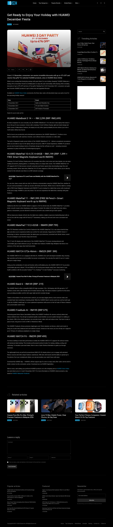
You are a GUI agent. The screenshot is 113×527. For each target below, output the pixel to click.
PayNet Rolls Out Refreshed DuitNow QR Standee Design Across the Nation (20, 490)
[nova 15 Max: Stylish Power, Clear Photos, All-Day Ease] (103, 45)
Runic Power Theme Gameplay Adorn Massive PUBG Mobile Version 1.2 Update (21, 502)
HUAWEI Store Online (20, 93)
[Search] (104, 32)
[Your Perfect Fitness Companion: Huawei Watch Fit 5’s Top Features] (90, 405)
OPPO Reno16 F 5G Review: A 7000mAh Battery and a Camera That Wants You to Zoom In (55, 502)
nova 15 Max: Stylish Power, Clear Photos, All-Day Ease (85, 44)
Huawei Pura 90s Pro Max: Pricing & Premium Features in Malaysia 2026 (20, 416)
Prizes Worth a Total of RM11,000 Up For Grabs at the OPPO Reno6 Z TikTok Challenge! (20, 496)
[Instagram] (101, 3)
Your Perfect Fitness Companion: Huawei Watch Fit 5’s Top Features (90, 416)
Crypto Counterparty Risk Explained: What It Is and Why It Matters (55, 490)
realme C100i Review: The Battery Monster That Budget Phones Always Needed (86, 60)
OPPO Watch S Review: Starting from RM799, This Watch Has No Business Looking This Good (86, 69)
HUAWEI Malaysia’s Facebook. (21, 373)
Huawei (9, 24)
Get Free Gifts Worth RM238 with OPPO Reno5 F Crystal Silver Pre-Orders (20, 508)
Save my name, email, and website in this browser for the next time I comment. (27, 462)
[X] (104, 3)
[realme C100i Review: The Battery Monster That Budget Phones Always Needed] (103, 61)
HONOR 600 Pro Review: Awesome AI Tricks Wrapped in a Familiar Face (86, 78)
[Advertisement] (91, 97)
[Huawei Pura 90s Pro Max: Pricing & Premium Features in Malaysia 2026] (22, 405)
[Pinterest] (26, 69)
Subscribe (91, 500)
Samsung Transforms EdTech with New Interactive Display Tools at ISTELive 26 (56, 508)
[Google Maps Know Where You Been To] (103, 53)
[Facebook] (97, 3)
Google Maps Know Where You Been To (87, 52)
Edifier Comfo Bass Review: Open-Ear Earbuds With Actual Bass (56, 496)
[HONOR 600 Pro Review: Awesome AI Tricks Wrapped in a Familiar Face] (103, 79)
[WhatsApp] (30, 69)
